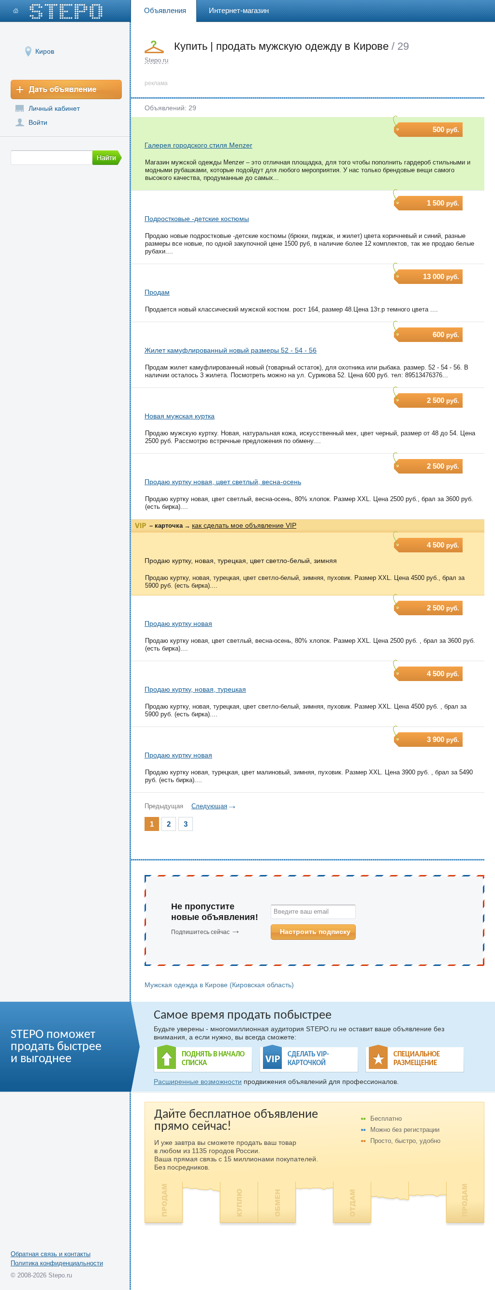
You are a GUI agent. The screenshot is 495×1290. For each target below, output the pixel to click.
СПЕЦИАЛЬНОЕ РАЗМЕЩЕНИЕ (416, 1059)
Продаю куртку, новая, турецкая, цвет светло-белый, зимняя (241, 560)
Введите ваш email (301, 911)
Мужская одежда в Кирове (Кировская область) (219, 985)
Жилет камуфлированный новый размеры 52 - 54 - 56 (231, 350)
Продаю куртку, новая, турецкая (195, 689)
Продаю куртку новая (178, 623)
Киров (44, 51)
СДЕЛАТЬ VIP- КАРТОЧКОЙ (308, 1059)
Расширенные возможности (198, 1081)
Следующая (209, 806)
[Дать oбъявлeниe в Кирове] (66, 89)
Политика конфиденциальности (57, 1263)
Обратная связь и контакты (50, 1254)
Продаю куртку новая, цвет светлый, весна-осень (223, 482)
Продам (157, 292)
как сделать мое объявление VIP (244, 525)
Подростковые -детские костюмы (197, 218)
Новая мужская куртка (180, 416)
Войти (38, 122)
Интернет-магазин (239, 10)
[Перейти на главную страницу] (58, 11)
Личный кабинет (54, 108)
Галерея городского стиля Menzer (198, 145)
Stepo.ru (156, 60)
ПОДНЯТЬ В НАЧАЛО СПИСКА (213, 1059)
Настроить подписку (315, 931)
